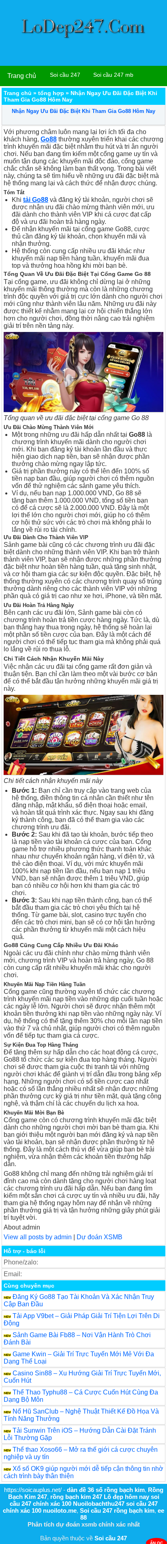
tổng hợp (51, 93)
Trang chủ (21, 75)
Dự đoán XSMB (99, 1237)
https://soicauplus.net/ (33, 1489)
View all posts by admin (38, 1237)
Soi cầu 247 (65, 75)
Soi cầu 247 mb (113, 75)
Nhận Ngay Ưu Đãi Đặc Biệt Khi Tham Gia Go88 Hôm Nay (83, 111)
